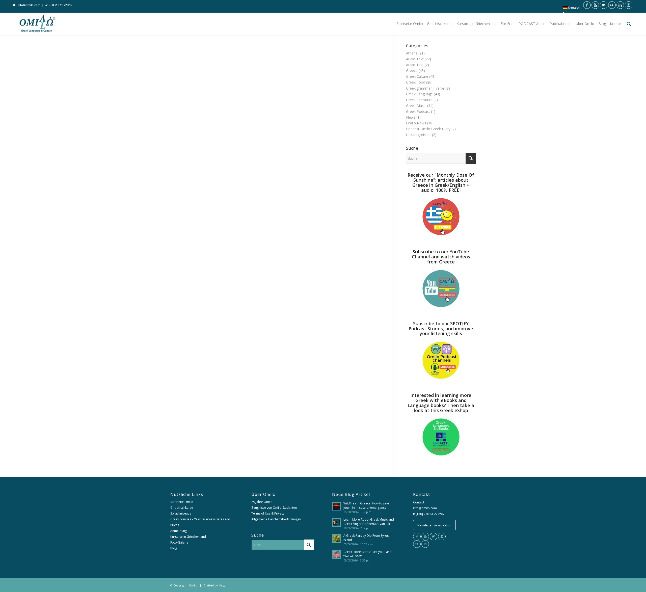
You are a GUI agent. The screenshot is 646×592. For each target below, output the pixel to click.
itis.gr (222, 585)
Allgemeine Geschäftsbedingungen (276, 519)
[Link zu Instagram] (628, 5)
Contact (418, 502)
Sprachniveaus (180, 513)
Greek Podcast (418, 111)
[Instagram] (442, 536)
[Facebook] (417, 536)
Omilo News (416, 123)
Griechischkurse (181, 507)
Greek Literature (419, 99)
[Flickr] (417, 544)
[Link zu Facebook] (587, 5)
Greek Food (415, 82)
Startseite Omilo (181, 502)
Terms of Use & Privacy (267, 513)
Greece (412, 70)
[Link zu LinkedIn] (620, 5)
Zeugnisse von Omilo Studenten (274, 507)
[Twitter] (433, 536)
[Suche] (629, 23)
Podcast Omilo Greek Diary (428, 128)
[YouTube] (425, 536)
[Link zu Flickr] (612, 5)
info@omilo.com (29, 5)
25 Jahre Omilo (262, 502)
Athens (411, 53)
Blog (173, 548)
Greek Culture (417, 76)
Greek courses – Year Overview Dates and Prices (200, 522)
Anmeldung (178, 531)
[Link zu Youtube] (595, 5)
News (410, 117)
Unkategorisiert (418, 134)
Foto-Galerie (179, 542)
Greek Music (416, 105)
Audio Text (415, 59)
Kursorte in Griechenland (188, 536)
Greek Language (419, 94)
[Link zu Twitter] (603, 5)
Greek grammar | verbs (425, 88)
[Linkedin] (425, 544)
